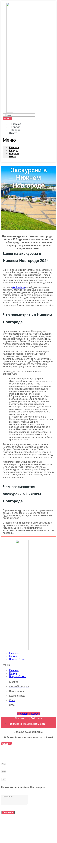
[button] (8, 140)
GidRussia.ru (18, 287)
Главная (14, 653)
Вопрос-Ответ (15, 132)
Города (13, 656)
